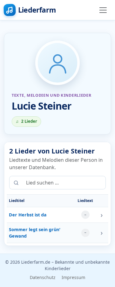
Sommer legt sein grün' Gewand (34, 233)
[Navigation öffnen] (103, 10)
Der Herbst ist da (28, 215)
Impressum (73, 277)
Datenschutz (43, 277)
